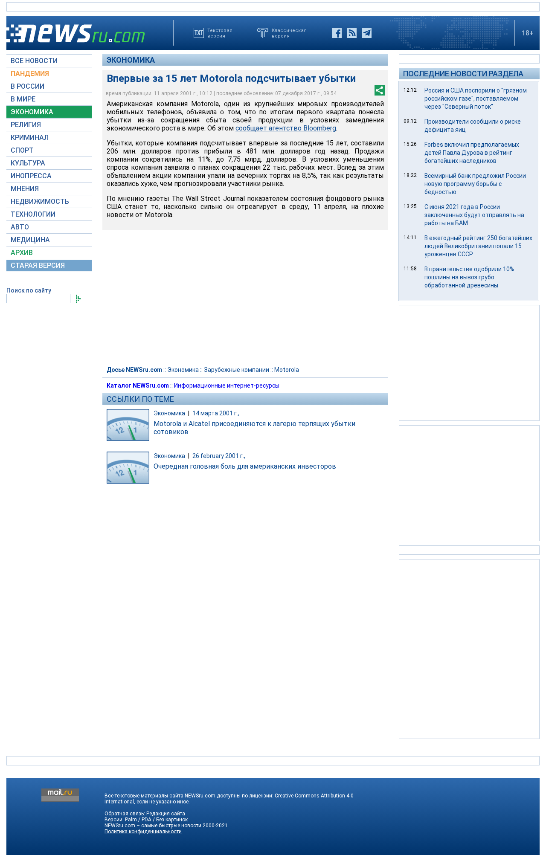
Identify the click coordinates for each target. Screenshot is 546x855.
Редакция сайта (165, 814)
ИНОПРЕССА (31, 176)
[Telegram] (367, 33)
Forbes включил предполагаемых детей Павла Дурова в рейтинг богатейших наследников (471, 152)
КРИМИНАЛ (30, 137)
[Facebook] (337, 33)
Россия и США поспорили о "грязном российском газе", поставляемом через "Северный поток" (475, 98)
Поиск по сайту (28, 290)
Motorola (286, 369)
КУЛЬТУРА (28, 163)
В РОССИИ (27, 86)
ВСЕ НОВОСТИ (34, 61)
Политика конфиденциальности (143, 832)
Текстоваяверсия (219, 33)
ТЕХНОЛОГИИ (33, 214)
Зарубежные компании (236, 369)
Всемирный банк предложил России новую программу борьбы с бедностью (475, 183)
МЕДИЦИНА (30, 240)
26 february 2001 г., (218, 455)
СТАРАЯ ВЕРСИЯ (38, 265)
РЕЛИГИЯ (26, 125)
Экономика (131, 59)
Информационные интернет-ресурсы (226, 385)
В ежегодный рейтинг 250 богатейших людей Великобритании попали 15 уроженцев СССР (478, 246)
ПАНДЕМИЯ (30, 74)
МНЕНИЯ (25, 189)
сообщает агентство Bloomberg (285, 128)
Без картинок (172, 820)
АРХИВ (22, 253)
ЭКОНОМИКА (32, 112)
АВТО (20, 227)
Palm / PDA (138, 820)
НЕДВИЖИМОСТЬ (40, 201)
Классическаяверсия (289, 33)
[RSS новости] (352, 33)
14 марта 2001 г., (215, 413)
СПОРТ (22, 150)
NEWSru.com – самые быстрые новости (153, 826)
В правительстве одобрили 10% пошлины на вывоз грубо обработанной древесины (469, 277)
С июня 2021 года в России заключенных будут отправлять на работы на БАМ (474, 214)
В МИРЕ (23, 99)
